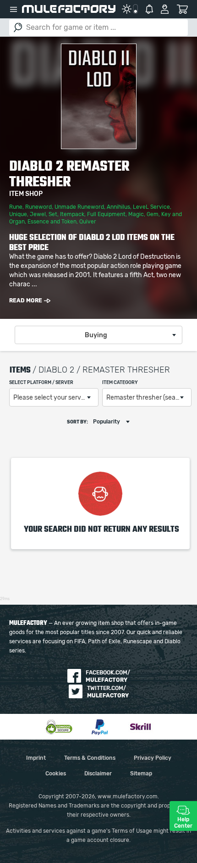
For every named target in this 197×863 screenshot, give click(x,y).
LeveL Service (151, 207)
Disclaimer (98, 773)
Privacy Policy (152, 758)
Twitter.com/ (108, 691)
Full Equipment (106, 214)
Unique (18, 214)
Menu (13, 9)
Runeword (38, 207)
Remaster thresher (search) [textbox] (146, 398)
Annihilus (118, 207)
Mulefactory (68, 9)
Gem (153, 214)
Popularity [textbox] (106, 421)
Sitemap (141, 773)
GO (17, 27)
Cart (182, 9)
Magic (136, 214)
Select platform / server (41, 382)
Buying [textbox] (96, 335)
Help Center (183, 823)
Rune (15, 207)
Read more (25, 300)
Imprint (36, 758)
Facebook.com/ (108, 676)
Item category (120, 382)
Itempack (72, 214)
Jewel (38, 214)
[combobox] (98, 335)
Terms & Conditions (89, 758)
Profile (165, 9)
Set (53, 214)
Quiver (87, 221)
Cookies (55, 773)
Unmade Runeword (79, 207)
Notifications (149, 9)
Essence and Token (52, 221)
